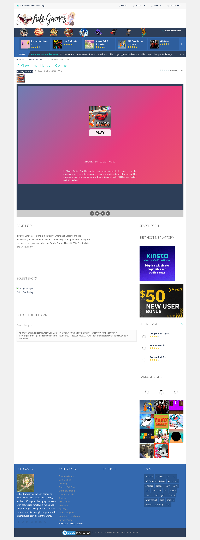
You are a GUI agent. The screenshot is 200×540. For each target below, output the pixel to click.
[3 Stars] (164, 70)
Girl (156, 495)
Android (149, 485)
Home (21, 59)
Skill (168, 504)
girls (163, 495)
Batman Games (66, 476)
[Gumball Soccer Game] (176, 421)
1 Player (160, 476)
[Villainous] (161, 406)
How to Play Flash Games (71, 523)
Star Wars (63, 509)
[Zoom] (26, 290)
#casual (149, 476)
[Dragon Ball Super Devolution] (144, 336)
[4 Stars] (166, 70)
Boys (175, 485)
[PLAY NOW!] (25, 44)
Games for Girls (66, 494)
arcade (159, 485)
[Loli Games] (46, 18)
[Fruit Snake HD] (161, 421)
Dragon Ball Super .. (160, 333)
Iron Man (63, 505)
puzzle (149, 504)
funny (173, 490)
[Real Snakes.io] (144, 348)
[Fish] (161, 450)
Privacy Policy (65, 520)
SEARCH (157, 6)
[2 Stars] (163, 70)
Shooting (159, 504)
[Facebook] (19, 522)
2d (168, 476)
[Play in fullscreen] (102, 213)
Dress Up (156, 490)
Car (147, 490)
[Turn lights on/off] (92, 213)
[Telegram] (41, 522)
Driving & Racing (35, 59)
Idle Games (64, 501)
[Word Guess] (147, 436)
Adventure (173, 481)
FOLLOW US (175, 6)
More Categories (67, 512)
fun (165, 490)
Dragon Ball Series (68, 487)
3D (173, 476)
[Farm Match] (161, 436)
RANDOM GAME (173, 30)
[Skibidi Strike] (147, 450)
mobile (170, 500)
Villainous (164, 41)
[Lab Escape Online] (147, 421)
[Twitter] (23, 522)
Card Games (65, 479)
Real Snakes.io (70, 41)
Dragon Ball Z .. (158, 357)
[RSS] (45, 522)
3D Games (151, 481)
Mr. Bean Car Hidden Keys (44, 54)
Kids (162, 500)
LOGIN (124, 6)
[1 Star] (161, 70)
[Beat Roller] (176, 436)
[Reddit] (27, 522)
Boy (168, 485)
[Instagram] (32, 522)
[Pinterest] (36, 522)
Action (162, 481)
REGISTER (140, 6)
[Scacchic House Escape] (176, 406)
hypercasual (151, 500)
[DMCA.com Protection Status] (76, 532)
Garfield (62, 498)
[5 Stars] (168, 70)
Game (148, 495)
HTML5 (171, 495)
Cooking (63, 483)
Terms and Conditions (69, 516)
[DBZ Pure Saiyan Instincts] (147, 406)
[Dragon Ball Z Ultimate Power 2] (144, 359)
